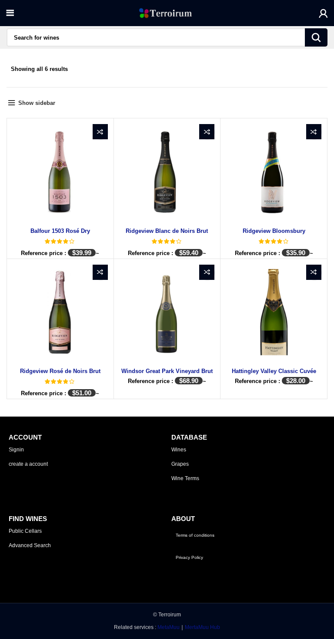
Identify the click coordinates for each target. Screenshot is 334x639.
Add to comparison (100, 131)
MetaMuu (168, 627)
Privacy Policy (189, 557)
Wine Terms (185, 478)
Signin (16, 449)
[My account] (323, 13)
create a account (28, 464)
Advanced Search (30, 545)
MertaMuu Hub (202, 627)
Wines (178, 449)
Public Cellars (25, 531)
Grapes (180, 464)
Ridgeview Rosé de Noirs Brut (60, 371)
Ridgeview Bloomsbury (274, 231)
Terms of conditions (195, 535)
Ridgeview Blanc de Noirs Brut (167, 231)
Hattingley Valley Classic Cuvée (274, 371)
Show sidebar (36, 103)
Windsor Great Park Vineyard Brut (167, 371)
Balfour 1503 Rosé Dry (60, 231)
